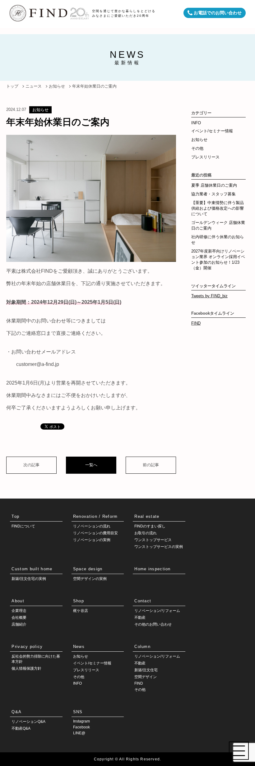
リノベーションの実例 (91, 540)
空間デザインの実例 (90, 579)
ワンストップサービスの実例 (158, 547)
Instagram (81, 721)
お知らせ (40, 109)
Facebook (81, 727)
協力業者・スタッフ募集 (213, 194)
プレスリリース (205, 157)
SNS (78, 711)
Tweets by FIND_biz (209, 296)
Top (15, 516)
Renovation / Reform (95, 516)
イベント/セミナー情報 (212, 131)
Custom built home (32, 569)
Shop (78, 601)
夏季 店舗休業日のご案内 (214, 185)
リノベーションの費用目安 (95, 533)
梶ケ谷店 (80, 611)
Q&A (16, 711)
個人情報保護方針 (26, 668)
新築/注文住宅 (146, 670)
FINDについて (23, 526)
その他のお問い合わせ (153, 624)
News (79, 646)
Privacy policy (27, 646)
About (18, 601)
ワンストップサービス (153, 540)
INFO (196, 123)
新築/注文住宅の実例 (29, 579)
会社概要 (19, 617)
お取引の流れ (145, 533)
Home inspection (152, 569)
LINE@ (79, 733)
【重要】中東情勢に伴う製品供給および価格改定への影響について (217, 208)
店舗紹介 (19, 624)
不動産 (140, 617)
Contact (142, 601)
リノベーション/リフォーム (157, 611)
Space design (88, 569)
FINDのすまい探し (149, 526)
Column (142, 646)
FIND (196, 323)
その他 (197, 148)
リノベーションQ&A (28, 721)
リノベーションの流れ (91, 526)
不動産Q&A (21, 728)
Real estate (146, 516)
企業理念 (19, 611)
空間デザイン (145, 677)
